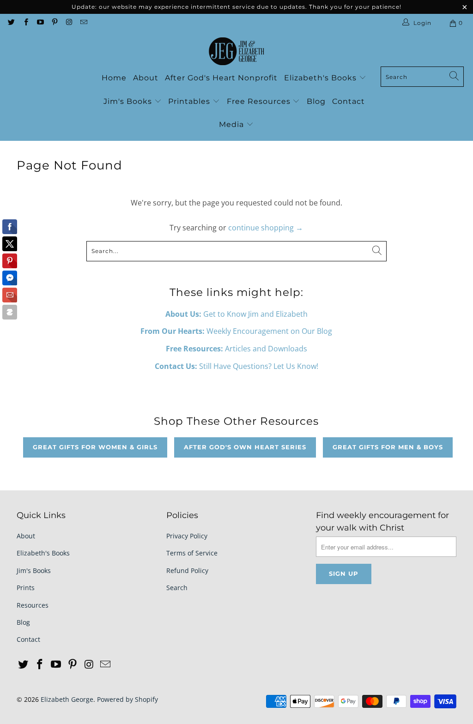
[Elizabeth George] (236, 51)
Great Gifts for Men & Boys (388, 447)
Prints (26, 587)
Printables (190, 101)
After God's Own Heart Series (245, 447)
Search (177, 587)
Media (232, 124)
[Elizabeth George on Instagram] (69, 23)
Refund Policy (187, 570)
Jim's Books (128, 101)
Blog (316, 101)
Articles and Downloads (236, 349)
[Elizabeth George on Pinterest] (54, 23)
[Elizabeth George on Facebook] (25, 23)
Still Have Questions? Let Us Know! (236, 366)
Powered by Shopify (127, 699)
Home (114, 77)
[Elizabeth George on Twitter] (11, 23)
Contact (348, 101)
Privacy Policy (186, 535)
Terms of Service (192, 553)
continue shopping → (265, 228)
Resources (33, 605)
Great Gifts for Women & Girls (95, 447)
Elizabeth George (67, 699)
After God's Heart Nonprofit (221, 77)
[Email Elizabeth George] (83, 23)
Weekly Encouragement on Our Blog (236, 331)
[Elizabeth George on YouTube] (40, 23)
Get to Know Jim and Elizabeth (236, 314)
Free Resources (260, 101)
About (145, 77)
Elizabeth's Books (321, 77)
